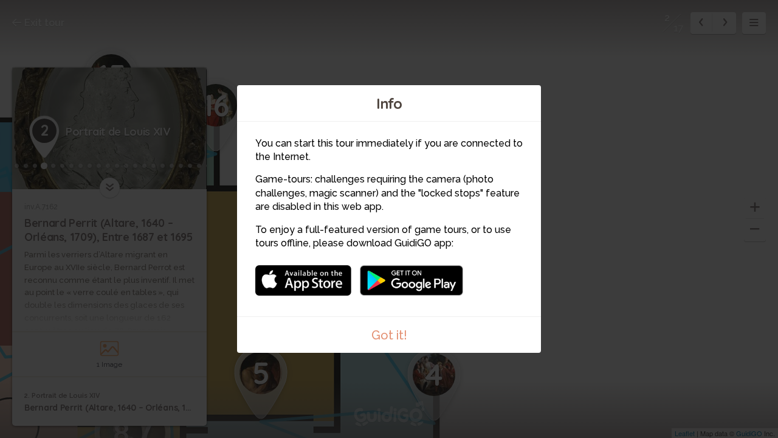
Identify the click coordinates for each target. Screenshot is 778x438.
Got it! (389, 335)
